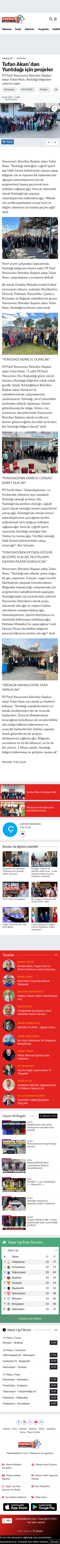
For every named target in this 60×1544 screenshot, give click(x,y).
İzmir (18, 29)
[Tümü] (55, 955)
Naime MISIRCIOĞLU (29, 1023)
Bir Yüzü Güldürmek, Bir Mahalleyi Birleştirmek (37, 1042)
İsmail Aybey (25, 977)
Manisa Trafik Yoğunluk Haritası (44, 1477)
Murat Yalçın (26, 962)
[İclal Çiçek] (10, 829)
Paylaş (9, 142)
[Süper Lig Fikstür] (55, 1330)
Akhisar (29, 29)
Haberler (7, 59)
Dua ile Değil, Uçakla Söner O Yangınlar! (34, 1072)
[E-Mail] (22, 833)
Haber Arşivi (41, 1497)
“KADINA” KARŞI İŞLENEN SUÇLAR (33, 1102)
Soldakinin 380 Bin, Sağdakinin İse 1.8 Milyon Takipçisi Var (37, 1087)
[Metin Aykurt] (9, 1069)
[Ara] (50, 19)
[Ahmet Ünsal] (9, 1055)
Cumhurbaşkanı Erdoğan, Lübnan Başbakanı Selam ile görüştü (43, 927)
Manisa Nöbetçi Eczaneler (12, 1466)
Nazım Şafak (25, 1007)
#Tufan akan (9, 90)
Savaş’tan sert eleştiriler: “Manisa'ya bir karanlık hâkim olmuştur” (14, 871)
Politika (21, 59)
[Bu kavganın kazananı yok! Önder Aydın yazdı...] (44, 889)
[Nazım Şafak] (9, 1010)
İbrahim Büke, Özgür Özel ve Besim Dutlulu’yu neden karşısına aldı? (36, 968)
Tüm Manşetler (42, 1486)
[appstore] (16, 1507)
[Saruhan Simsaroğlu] (9, 995)
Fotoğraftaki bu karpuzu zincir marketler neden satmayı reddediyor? (34, 1012)
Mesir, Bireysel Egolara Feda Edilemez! (33, 1057)
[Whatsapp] (41, 1422)
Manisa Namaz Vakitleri (11, 1477)
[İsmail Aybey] (9, 980)
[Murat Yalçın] (9, 965)
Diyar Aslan (25, 1081)
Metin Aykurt (26, 1066)
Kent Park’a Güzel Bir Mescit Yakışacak (34, 983)
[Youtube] (35, 1422)
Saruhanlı (51, 1429)
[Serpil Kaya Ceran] (9, 1040)
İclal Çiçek (25, 827)
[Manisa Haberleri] (13, 19)
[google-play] (44, 1507)
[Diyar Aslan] (9, 1084)
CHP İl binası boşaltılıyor (14, 899)
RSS (8, 1520)
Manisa (6, 29)
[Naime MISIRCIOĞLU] (9, 1025)
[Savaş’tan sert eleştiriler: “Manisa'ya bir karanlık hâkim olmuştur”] (16, 859)
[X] (24, 1422)
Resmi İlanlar (33, 1432)
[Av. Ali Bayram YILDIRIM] (9, 1099)
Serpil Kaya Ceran (28, 1036)
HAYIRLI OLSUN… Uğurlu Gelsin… (37, 1027)
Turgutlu (43, 29)
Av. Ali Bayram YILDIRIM (31, 1096)
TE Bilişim (38, 1531)
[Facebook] (18, 1422)
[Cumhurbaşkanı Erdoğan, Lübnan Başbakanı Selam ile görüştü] (44, 914)
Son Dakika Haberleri (15, 1497)
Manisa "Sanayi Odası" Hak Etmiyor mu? (37, 997)
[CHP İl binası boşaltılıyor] (16, 889)
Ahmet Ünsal (26, 1051)
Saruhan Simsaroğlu (31, 992)
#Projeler (44, 90)
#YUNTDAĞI (27, 90)
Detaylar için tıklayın (30, 1318)
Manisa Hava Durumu (46, 1464)
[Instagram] (30, 1422)
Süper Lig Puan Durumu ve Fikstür (11, 1488)
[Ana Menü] (55, 19)
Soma (23, 1432)
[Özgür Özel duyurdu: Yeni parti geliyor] (16, 914)
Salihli (56, 29)
